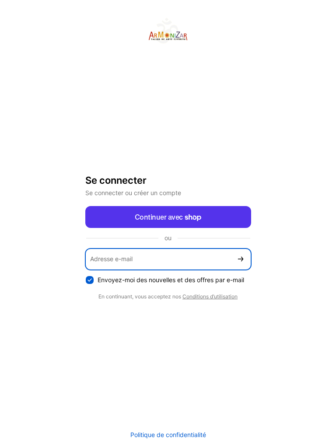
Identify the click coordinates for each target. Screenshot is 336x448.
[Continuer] (240, 259)
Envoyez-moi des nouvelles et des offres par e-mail (171, 280)
